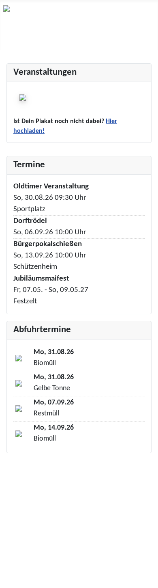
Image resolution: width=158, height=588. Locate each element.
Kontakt (79, 539)
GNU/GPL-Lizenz (96, 515)
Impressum (79, 552)
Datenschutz (79, 565)
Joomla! (13, 515)
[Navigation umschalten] (8, 42)
